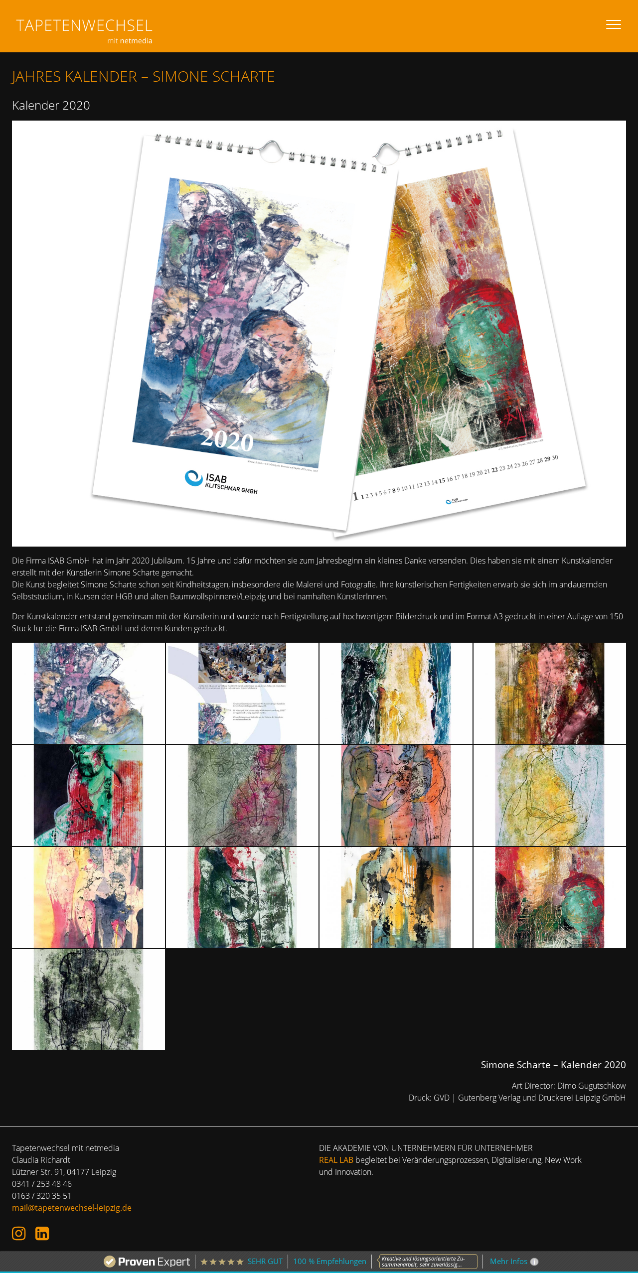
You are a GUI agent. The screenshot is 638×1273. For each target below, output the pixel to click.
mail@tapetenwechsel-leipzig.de (72, 1207)
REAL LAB (336, 1159)
